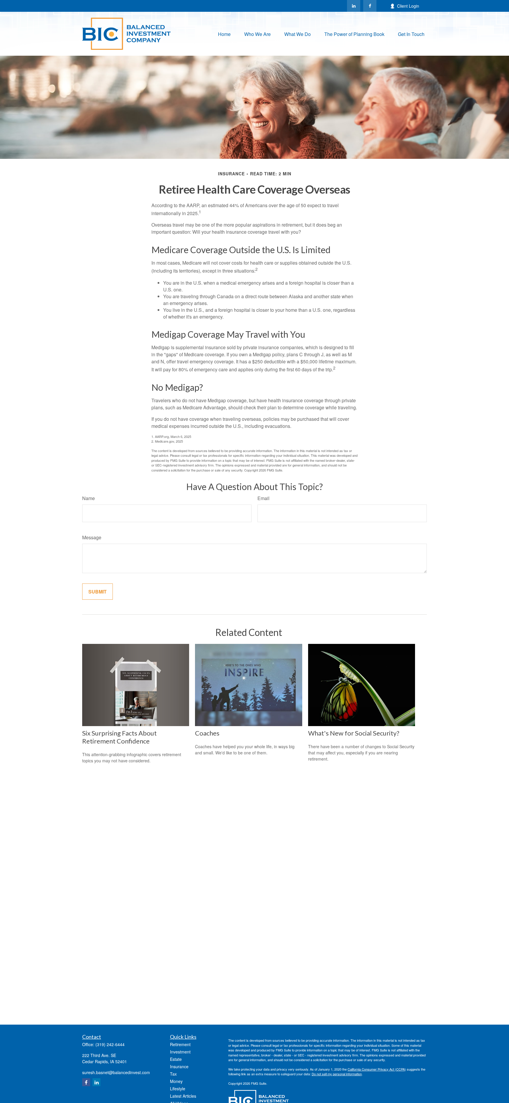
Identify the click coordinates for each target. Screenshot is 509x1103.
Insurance (179, 1066)
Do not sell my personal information (337, 1073)
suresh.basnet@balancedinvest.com (116, 1072)
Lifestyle (177, 1089)
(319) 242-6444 (110, 1044)
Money (176, 1081)
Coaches (207, 733)
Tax (173, 1074)
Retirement (180, 1044)
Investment (180, 1052)
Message (91, 537)
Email (263, 498)
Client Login (408, 6)
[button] (224, 34)
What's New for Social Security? (353, 733)
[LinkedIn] (353, 6)
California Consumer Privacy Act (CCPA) (377, 1069)
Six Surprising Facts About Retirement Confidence (119, 737)
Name (88, 498)
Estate (176, 1059)
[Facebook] (369, 6)
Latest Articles (183, 1096)
